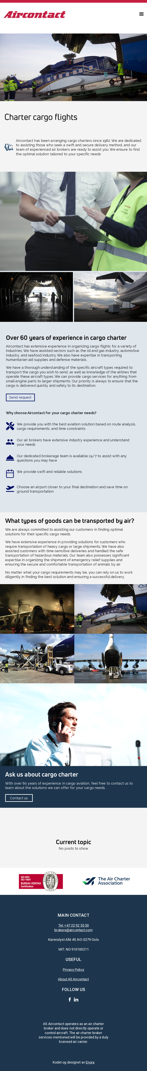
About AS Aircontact (73, 979)
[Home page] (35, 13)
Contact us (19, 798)
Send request (20, 397)
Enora (90, 1062)
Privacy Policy (73, 970)
